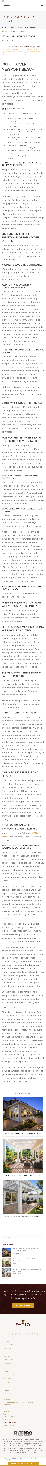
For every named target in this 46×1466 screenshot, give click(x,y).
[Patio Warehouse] (23, 1323)
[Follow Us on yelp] (23, 1334)
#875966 (12, 1425)
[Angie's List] (33, 1334)
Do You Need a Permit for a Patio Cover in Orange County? (24, 1175)
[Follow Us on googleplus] (12, 1334)
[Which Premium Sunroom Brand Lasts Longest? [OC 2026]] (23, 1114)
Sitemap (6, 1382)
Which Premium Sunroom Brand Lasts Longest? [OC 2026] (24, 1133)
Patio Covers (8, 1344)
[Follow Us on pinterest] (20, 1334)
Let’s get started (23, 1305)
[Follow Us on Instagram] (37, 1334)
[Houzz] (26, 1333)
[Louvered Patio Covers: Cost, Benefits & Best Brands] (23, 1197)
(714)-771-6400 (9, 1416)
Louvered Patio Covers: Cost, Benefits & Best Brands (24, 1217)
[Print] (13, 40)
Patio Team (7, 1378)
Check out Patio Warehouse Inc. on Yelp (18, 1402)
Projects (11, 27)
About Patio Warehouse (11, 1375)
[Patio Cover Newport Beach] (23, 31)
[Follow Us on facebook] (9, 1334)
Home (4, 27)
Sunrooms (7, 1348)
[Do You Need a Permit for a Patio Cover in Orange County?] (23, 1156)
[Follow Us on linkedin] (16, 1334)
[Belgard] (30, 1333)
